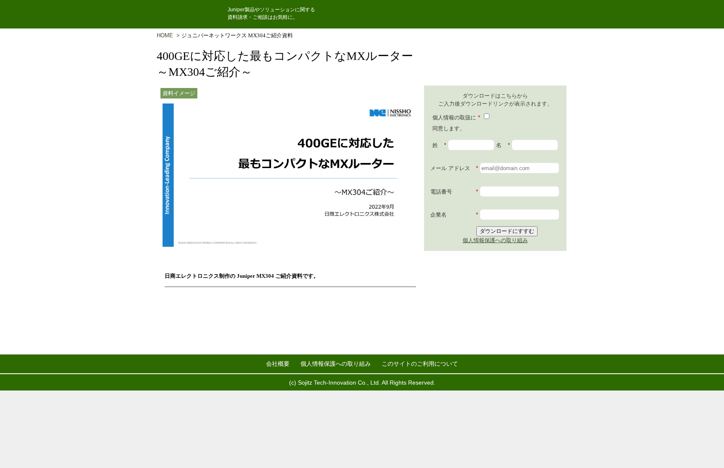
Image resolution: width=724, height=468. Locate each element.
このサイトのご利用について (420, 363)
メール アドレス (454, 168)
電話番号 (454, 192)
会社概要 (278, 363)
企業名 (454, 215)
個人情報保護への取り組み (495, 240)
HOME (166, 35)
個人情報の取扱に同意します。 (456, 123)
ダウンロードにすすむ (507, 231)
